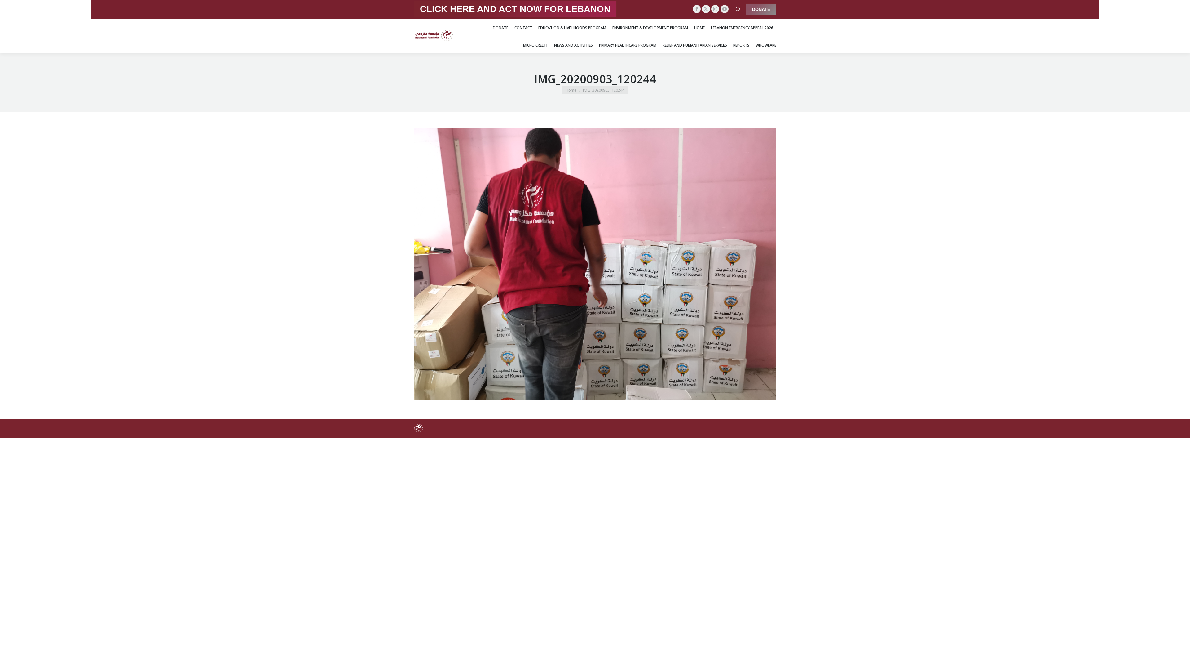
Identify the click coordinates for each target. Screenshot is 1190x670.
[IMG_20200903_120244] (595, 264)
